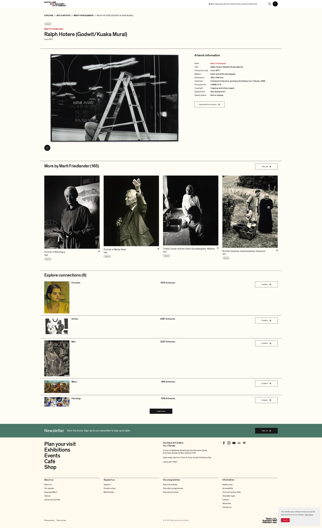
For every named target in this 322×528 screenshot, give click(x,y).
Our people (49, 488)
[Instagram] (228, 443)
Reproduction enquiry (208, 104)
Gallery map (227, 484)
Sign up (265, 430)
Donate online (109, 488)
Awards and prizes (171, 492)
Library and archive (52, 499)
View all (265, 166)
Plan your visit (60, 444)
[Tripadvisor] (238, 443)
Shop (50, 467)
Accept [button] (285, 520)
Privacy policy (49, 520)
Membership (109, 492)
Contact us (227, 507)
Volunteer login (228, 496)
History (47, 496)
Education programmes (173, 488)
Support (107, 484)
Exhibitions (57, 449)
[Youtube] (233, 443)
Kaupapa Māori (50, 492)
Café (49, 461)
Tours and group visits (231, 492)
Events (52, 455)
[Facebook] (223, 443)
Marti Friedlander (53, 29)
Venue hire (226, 503)
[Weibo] (244, 443)
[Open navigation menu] (275, 3)
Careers (225, 499)
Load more (161, 411)
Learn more (309, 515)
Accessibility (227, 488)
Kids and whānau (170, 484)
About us (48, 484)
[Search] (269, 3)
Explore (265, 284)
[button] (72, 218)
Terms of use (61, 520)
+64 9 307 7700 (170, 462)
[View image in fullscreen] (47, 148)
